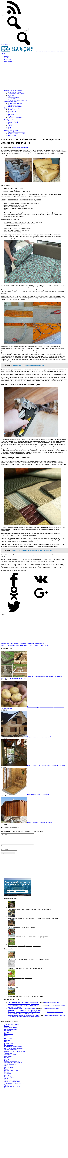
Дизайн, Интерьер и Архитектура (14, 1051)
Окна (9, 127)
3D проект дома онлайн (11, 1024)
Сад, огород (11, 98)
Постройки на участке (14, 92)
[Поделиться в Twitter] (14, 613)
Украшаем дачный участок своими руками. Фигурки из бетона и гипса (22, 643)
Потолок (10, 124)
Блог (5, 1041)
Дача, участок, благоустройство (13, 1048)
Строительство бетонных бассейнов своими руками (23, 1015)
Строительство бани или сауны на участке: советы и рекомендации (28, 959)
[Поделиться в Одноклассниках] (14, 599)
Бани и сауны (12, 111)
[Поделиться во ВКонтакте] (41, 585)
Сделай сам (7, 1075)
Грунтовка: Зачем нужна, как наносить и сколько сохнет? (25, 968)
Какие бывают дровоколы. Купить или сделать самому (24, 946)
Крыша (10, 113)
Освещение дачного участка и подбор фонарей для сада (24, 1005)
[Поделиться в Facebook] (14, 585)
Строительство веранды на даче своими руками (22, 1008)
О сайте (6, 58)
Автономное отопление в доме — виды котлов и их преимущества (28, 936)
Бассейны (11, 95)
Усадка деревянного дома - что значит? (39, 737)
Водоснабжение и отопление (16, 132)
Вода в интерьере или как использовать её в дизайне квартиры (46, 765)
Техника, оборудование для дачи (17, 100)
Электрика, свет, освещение (16, 133)
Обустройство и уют (10, 101)
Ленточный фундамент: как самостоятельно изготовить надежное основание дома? (33, 918)
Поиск (6, 1035)
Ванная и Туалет (13, 122)
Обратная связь (8, 61)
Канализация (12, 135)
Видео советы (8, 1045)
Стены (10, 125)
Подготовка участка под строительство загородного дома (25, 996)
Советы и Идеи (9, 1077)
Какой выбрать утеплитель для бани (38, 794)
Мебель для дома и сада (15, 103)
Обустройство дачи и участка (17, 93)
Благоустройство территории (13, 90)
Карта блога (8, 59)
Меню (2, 45)
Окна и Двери (8, 1067)
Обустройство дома (14, 105)
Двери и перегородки (14, 121)
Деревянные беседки (10, 1027)
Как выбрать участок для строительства (20, 978)
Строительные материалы (15, 117)
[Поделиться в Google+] (41, 599)
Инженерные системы (11, 130)
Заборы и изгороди (13, 97)
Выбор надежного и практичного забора (39, 822)
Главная (6, 56)
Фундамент (11, 116)
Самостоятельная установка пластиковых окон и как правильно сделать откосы (34, 1003)
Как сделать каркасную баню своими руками (21, 927)
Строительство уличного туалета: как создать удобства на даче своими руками (24, 645)
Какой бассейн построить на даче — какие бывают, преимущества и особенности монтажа (37, 1015)
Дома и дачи (11, 109)
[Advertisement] (34, 75)
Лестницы (11, 114)
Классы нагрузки (13, 987)
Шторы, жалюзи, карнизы (15, 106)
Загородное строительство (12, 108)
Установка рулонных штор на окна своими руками (23, 1002)
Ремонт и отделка (9, 119)
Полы (9, 129)
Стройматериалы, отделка (12, 1081)
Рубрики (7, 45)
